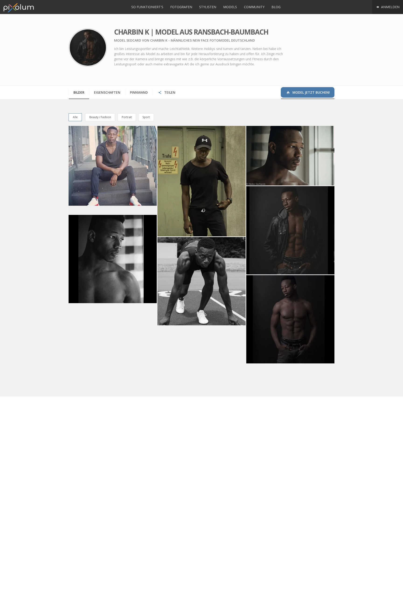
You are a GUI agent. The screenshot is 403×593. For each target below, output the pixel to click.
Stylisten (207, 7)
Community (254, 7)
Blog (276, 7)
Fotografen (181, 7)
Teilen (169, 92)
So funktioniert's (147, 7)
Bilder (78, 92)
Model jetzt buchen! (311, 92)
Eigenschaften (107, 92)
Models (230, 7)
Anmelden (390, 7)
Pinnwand (139, 92)
